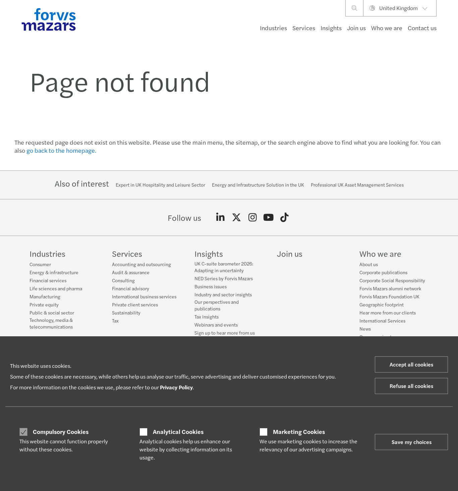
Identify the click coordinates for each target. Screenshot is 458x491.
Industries (273, 27)
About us (368, 264)
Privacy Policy (176, 387)
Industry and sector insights (223, 294)
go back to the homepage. (61, 150)
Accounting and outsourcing (141, 264)
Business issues (210, 286)
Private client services (135, 304)
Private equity (44, 304)
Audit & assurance (131, 272)
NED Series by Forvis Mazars (223, 278)
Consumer (40, 264)
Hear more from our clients (387, 312)
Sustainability (126, 312)
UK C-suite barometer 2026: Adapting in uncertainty (223, 267)
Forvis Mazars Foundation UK (389, 296)
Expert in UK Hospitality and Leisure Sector (160, 184)
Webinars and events (216, 324)
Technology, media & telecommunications (51, 323)
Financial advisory (130, 288)
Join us (356, 27)
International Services (382, 320)
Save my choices (412, 442)
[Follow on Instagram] (253, 217)
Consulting (123, 280)
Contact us (422, 27)
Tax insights (206, 316)
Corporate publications (383, 272)
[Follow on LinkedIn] (220, 217)
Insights (331, 27)
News (365, 328)
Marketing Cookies (299, 432)
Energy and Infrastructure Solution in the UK (258, 184)
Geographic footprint (381, 304)
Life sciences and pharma (56, 288)
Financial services (48, 280)
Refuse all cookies (411, 386)
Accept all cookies (411, 364)
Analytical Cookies (178, 432)
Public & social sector (52, 312)
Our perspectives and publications (216, 305)
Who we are (386, 27)
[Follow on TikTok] (284, 217)
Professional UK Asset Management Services (357, 184)
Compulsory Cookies (61, 432)
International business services (144, 296)
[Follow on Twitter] (236, 217)
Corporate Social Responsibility (392, 280)
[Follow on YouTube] (268, 217)
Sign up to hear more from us (224, 332)
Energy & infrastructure (54, 272)
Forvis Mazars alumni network (390, 288)
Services (303, 27)
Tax (115, 320)
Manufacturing (45, 296)
